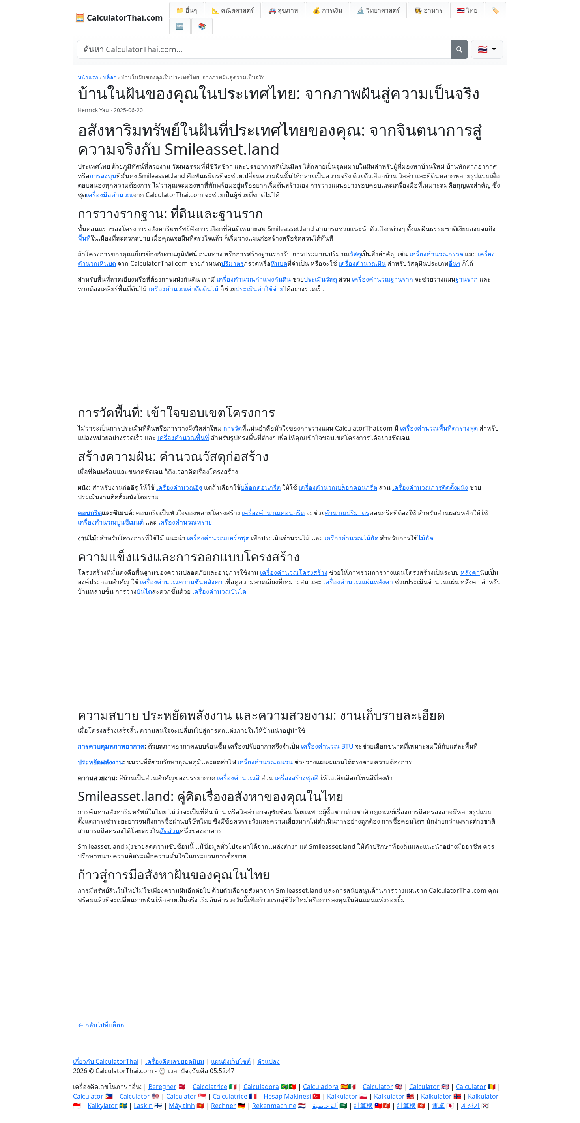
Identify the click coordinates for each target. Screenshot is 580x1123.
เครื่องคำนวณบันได (219, 591)
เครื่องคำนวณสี (238, 777)
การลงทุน (103, 175)
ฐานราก (466, 279)
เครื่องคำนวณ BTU (327, 746)
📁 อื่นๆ (186, 10)
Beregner (162, 1086)
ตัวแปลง (268, 1061)
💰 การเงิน (327, 10)
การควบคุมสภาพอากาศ (111, 746)
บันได (144, 591)
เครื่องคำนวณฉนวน (265, 762)
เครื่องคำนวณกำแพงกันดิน (254, 279)
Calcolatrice (210, 1086)
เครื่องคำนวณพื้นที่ (183, 437)
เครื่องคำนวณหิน (362, 263)
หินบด (279, 263)
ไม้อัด (425, 538)
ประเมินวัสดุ (320, 279)
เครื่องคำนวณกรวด (436, 254)
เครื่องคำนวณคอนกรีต (273, 512)
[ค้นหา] (459, 49)
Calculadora (261, 1086)
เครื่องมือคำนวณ (109, 194)
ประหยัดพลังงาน (100, 762)
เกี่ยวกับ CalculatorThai (105, 1061)
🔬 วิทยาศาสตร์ (378, 10)
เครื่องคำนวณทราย (185, 522)
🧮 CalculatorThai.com (119, 17)
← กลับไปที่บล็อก (101, 1025)
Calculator (378, 1086)
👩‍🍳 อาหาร (428, 10)
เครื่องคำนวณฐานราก (382, 279)
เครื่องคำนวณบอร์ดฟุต (218, 538)
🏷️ (496, 10)
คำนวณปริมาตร (347, 512)
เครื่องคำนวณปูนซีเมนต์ (111, 522)
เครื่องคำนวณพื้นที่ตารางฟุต (439, 428)
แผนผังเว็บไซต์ (231, 1061)
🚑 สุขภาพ (283, 10)
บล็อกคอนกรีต (261, 487)
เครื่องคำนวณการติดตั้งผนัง (430, 487)
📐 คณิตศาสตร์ (232, 10)
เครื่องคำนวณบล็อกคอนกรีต (338, 487)
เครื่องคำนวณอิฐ (179, 487)
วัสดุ (355, 254)
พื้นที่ (84, 238)
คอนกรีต (90, 512)
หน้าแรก (88, 77)
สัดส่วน (170, 830)
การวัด (232, 428)
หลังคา (470, 572)
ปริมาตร (232, 263)
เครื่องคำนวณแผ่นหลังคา (358, 581)
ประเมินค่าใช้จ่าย (259, 288)
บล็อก (109, 77)
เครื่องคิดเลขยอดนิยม (174, 1061)
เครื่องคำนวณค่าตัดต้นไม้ (183, 288)
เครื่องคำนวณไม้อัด (351, 538)
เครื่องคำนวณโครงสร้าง (293, 572)
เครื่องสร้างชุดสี (296, 777)
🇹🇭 (467, 10)
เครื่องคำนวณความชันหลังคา (181, 581)
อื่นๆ (454, 263)
